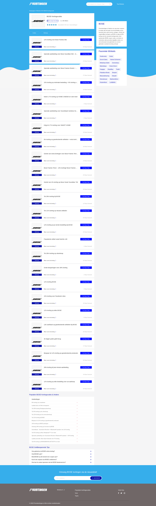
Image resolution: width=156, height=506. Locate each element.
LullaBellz (112, 82)
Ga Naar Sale (86, 39)
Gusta (111, 56)
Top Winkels (120, 4)
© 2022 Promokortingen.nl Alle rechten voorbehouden (44, 503)
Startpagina (32, 10)
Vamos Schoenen (115, 59)
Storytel (114, 76)
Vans (76, 493)
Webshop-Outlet (104, 62)
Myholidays (103, 66)
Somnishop (115, 62)
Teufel (118, 69)
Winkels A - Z (61, 490)
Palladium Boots (104, 72)
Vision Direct (113, 66)
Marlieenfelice (114, 79)
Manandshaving (104, 76)
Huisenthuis (103, 82)
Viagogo (102, 69)
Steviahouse (103, 79)
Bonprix (114, 72)
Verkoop (46, 33)
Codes (34, 33)
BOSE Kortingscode (49, 10)
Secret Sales (103, 59)
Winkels (38, 10)
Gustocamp (103, 56)
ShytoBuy (110, 69)
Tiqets (76, 496)
